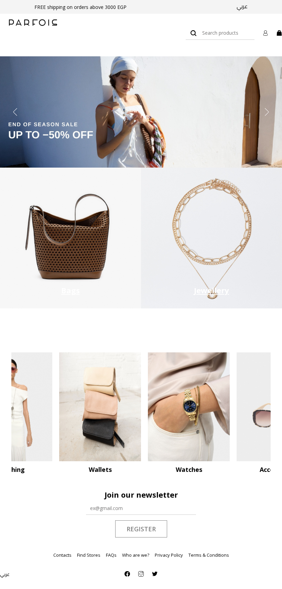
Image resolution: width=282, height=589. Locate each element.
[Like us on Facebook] (127, 574)
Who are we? (135, 555)
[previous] (15, 112)
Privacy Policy (169, 555)
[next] (267, 112)
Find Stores (88, 555)
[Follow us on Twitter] (155, 574)
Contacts (62, 555)
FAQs (111, 555)
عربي (242, 6)
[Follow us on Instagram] (141, 574)
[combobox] (220, 33)
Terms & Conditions (208, 555)
